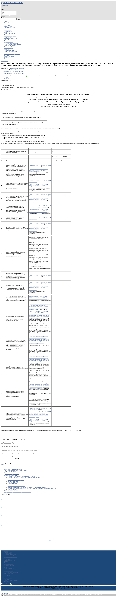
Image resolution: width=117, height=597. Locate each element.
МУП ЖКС (6, 55)
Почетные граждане (9, 50)
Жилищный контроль (13, 482)
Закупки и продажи (8, 48)
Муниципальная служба (10, 471)
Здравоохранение (8, 42)
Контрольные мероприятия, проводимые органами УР (17, 492)
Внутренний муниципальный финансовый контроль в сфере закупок (24, 477)
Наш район (7, 25)
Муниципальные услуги (10, 33)
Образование (7, 37)
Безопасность (7, 30)
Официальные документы (10, 45)
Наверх (2, 464)
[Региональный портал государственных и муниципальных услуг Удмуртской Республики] (9, 513)
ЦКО (5, 52)
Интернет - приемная (9, 29)
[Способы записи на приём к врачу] (9, 520)
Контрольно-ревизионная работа (16, 480)
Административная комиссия (11, 490)
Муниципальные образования (11, 555)
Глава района (7, 23)
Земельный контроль (13, 481)
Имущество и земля (9, 56)
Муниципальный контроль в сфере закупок (18, 478)
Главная (6, 21)
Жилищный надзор (12, 489)
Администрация (8, 26)
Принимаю (3, 595)
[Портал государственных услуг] (9, 505)
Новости (6, 24)
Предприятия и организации (11, 580)
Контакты (6, 49)
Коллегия (6, 472)
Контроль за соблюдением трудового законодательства (21, 476)
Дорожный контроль (12, 483)
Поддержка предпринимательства (12, 44)
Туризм (6, 58)
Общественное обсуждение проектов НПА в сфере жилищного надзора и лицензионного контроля (32, 488)
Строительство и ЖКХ (9, 27)
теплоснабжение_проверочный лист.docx (13, 71)
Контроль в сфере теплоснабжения (15, 68)
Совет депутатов (8, 31)
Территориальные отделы (10, 40)
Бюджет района (8, 34)
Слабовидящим (4, 5)
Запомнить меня (5, 16)
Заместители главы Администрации (13, 469)
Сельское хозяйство (9, 46)
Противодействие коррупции (11, 43)
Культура (6, 32)
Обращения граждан (9, 568)
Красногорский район (12, 2)
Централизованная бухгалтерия (12, 54)
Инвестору (6, 57)
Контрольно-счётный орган (10, 38)
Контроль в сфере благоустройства (16, 484)
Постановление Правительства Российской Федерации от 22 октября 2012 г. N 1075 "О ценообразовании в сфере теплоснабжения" (38, 171)
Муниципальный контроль (10, 51)
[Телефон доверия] (9, 531)
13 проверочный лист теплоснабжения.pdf (13, 73)
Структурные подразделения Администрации (15, 470)
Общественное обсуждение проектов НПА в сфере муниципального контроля (27, 487)
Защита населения (8, 571)
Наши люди (7, 577)
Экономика (6, 39)
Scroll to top (3, 592)
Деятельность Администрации (11, 474)
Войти (2, 17)
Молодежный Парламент (10, 36)
